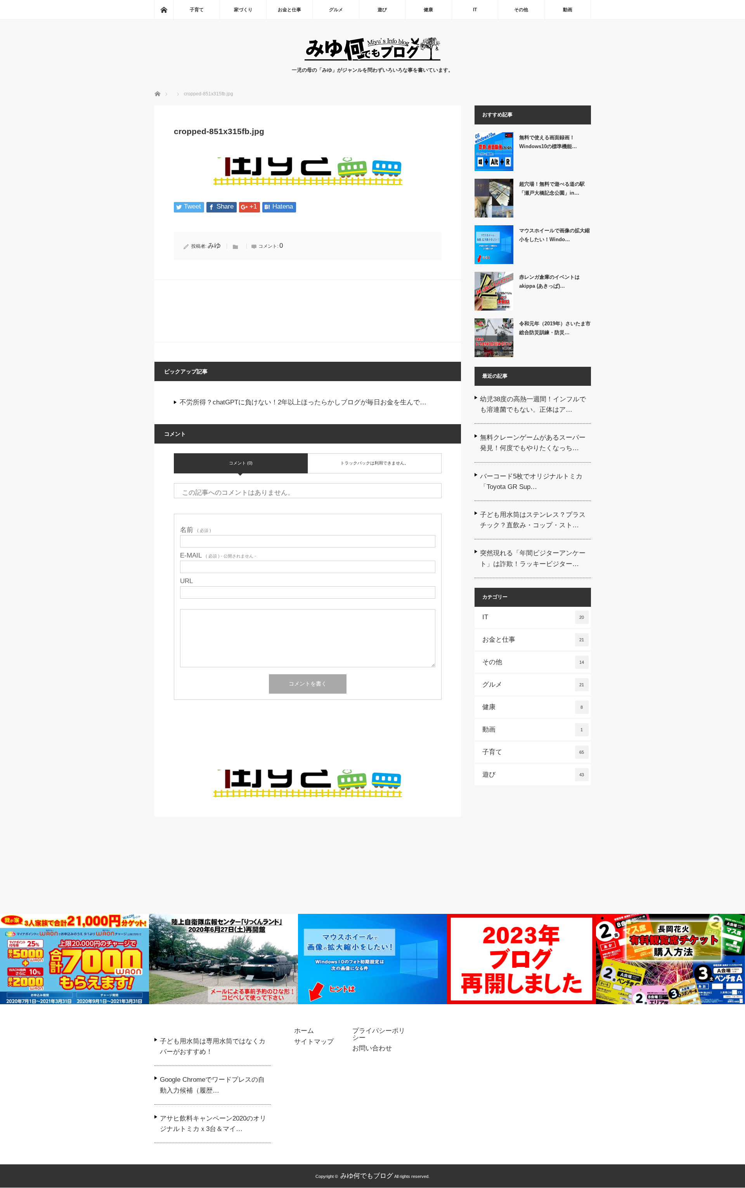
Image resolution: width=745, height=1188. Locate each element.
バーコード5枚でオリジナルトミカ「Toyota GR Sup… (531, 481)
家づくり (243, 9)
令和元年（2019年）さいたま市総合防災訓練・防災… (555, 328)
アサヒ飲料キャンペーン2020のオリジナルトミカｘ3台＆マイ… (213, 1124)
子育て (197, 9)
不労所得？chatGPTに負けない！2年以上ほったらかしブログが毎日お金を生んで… (303, 402)
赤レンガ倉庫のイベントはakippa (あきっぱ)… (549, 281)
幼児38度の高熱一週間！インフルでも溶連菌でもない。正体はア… (533, 404)
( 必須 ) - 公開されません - (218, 555)
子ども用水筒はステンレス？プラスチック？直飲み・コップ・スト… (533, 520)
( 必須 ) (195, 530)
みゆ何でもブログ (366, 1175)
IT (475, 9)
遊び (382, 9)
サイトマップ (314, 1041)
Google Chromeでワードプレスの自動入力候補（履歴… (212, 1085)
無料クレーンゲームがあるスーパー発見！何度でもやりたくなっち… (533, 443)
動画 (567, 9)
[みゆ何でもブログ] (372, 58)
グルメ (336, 9)
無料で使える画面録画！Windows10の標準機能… (548, 142)
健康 (428, 9)
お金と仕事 (289, 9)
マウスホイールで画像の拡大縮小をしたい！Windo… (554, 235)
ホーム (304, 1030)
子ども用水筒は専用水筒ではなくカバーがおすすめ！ (212, 1046)
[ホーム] (163, 9)
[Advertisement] (308, 744)
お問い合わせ (372, 1048)
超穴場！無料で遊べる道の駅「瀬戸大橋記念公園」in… (552, 188)
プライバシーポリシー (378, 1034)
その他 (521, 9)
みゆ (214, 245)
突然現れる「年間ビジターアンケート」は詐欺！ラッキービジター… (533, 558)
